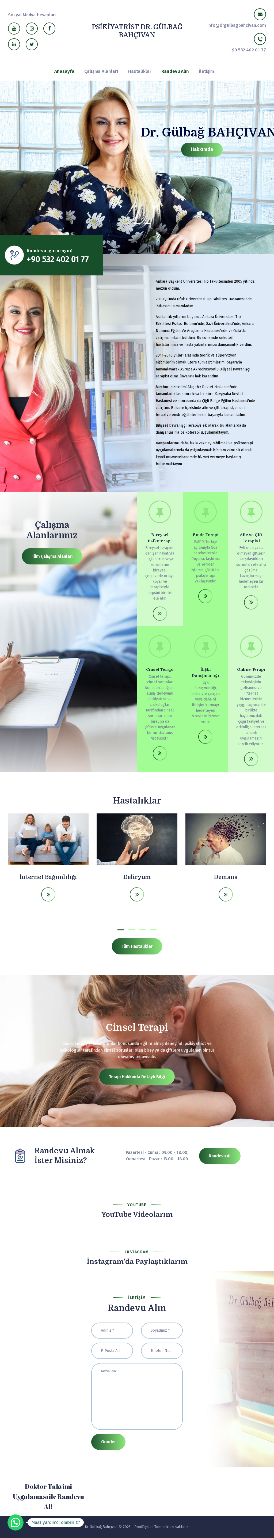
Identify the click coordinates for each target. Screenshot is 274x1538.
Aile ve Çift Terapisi (251, 537)
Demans (226, 877)
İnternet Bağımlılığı (48, 877)
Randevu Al (220, 1155)
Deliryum (137, 877)
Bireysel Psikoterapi (160, 537)
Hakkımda (202, 149)
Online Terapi (251, 669)
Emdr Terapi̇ (205, 534)
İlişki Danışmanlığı (205, 672)
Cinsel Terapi (160, 669)
